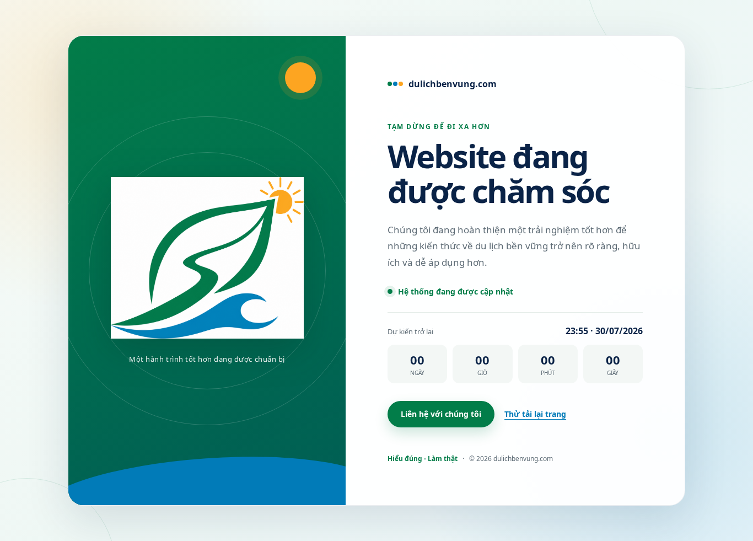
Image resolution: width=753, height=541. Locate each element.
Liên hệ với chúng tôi (441, 414)
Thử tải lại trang (535, 414)
